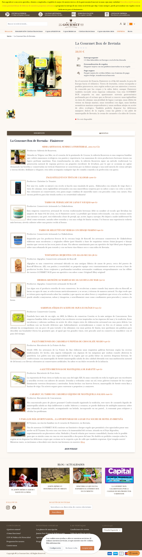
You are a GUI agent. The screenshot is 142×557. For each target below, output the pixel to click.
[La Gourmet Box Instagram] (8, 507)
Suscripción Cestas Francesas (29, 31)
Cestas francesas (87, 31)
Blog (130, 31)
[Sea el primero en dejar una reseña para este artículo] (105, 48)
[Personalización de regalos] (79, 65)
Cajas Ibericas (69, 31)
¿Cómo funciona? (14, 533)
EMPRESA (121, 31)
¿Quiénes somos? (13, 529)
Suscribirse (56, 512)
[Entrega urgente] (79, 59)
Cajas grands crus (106, 31)
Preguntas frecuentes (15, 541)
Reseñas (104, 133)
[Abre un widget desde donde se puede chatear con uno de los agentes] (133, 553)
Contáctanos (12, 546)
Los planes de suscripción (46, 529)
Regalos (8, 31)
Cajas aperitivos (52, 31)
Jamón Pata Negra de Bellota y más (50, 533)
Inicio (9, 36)
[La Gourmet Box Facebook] (14, 507)
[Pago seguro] (79, 73)
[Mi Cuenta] (121, 24)
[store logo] (71, 23)
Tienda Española (111, 530)
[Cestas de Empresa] (107, 14)
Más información (53, 543)
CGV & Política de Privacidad (19, 537)
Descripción (39, 133)
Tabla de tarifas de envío (80, 533)
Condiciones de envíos (79, 529)
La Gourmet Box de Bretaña (24, 36)
